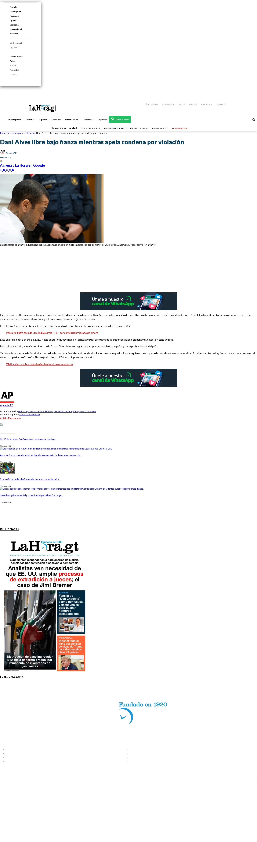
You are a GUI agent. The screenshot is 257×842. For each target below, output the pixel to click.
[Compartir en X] (7, 169)
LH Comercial (16, 43)
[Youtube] (251, 92)
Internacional (16, 29)
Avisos (12, 61)
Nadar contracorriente (29, 414)
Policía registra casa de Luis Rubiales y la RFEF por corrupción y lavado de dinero (52, 332)
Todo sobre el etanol (90, 128)
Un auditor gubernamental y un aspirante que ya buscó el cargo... (31, 495)
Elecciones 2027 (159, 128)
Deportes (13, 47)
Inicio (3, 132)
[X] (5, 804)
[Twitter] (246, 92)
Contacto (13, 74)
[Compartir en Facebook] (4, 169)
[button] (253, 119)
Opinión (13, 20)
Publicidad (14, 70)
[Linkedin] (241, 92)
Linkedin (13, 800)
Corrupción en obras (138, 128)
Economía (14, 25)
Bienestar (14, 34)
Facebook (14, 793)
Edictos (13, 65)
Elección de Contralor (114, 128)
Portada (13, 7)
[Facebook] (230, 92)
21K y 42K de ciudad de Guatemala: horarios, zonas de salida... (30, 479)
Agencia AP (11, 153)
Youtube (13, 808)
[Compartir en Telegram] (13, 169)
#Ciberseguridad (180, 128)
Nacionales (14, 16)
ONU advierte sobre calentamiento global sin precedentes (39, 364)
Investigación (15, 11)
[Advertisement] (89, 269)
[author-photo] (7, 402)
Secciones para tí (16, 132)
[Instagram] (235, 92)
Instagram (14, 796)
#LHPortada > (9, 529)
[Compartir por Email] (10, 169)
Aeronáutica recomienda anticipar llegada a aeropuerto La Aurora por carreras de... (41, 455)
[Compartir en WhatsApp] (1, 169)
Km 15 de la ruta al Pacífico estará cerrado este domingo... (28, 439)
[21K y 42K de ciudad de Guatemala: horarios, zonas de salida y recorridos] (7, 472)
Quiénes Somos (16, 57)
